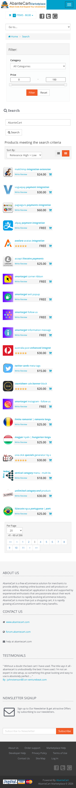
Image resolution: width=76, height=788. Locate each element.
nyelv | (35, 437)
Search (26, 36)
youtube (55, 16)
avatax (29, 240)
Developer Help (17, 753)
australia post (34, 347)
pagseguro (33, 205)
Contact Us (24, 758)
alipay (30, 222)
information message (33, 330)
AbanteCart (62, 780)
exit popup (27, 294)
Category (15, 60)
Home (14, 36)
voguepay (32, 187)
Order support (32, 748)
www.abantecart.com (18, 622)
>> (36, 547)
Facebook (41, 16)
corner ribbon (29, 276)
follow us (26, 312)
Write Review (21, 174)
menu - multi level (34, 472)
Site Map (40, 758)
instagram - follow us (33, 401)
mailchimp (33, 169)
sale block (31, 383)
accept (29, 258)
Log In (54, 758)
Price (13, 74)
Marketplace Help (56, 748)
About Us (13, 748)
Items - (22, 15)
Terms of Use (60, 753)
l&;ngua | (42, 508)
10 (16, 547)
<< (10, 541)
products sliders (37, 490)
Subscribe (64, 731)
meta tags (27, 365)
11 (23, 547)
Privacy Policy (39, 753)
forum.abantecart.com (18, 631)
